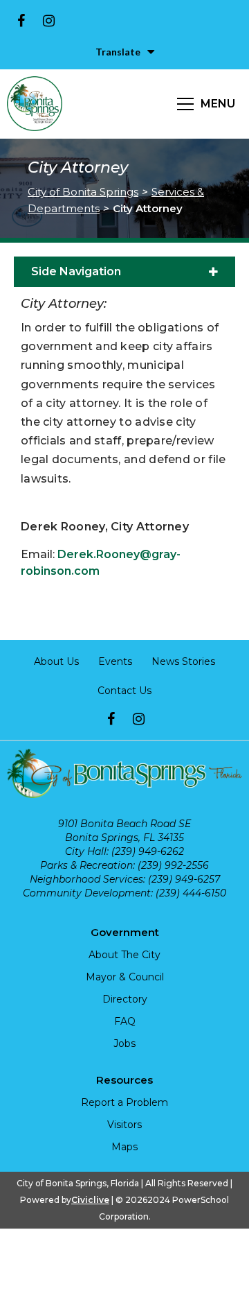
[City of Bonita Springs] (34, 104)
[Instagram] (48, 20)
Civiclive (90, 1200)
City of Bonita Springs (83, 191)
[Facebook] (20, 20)
